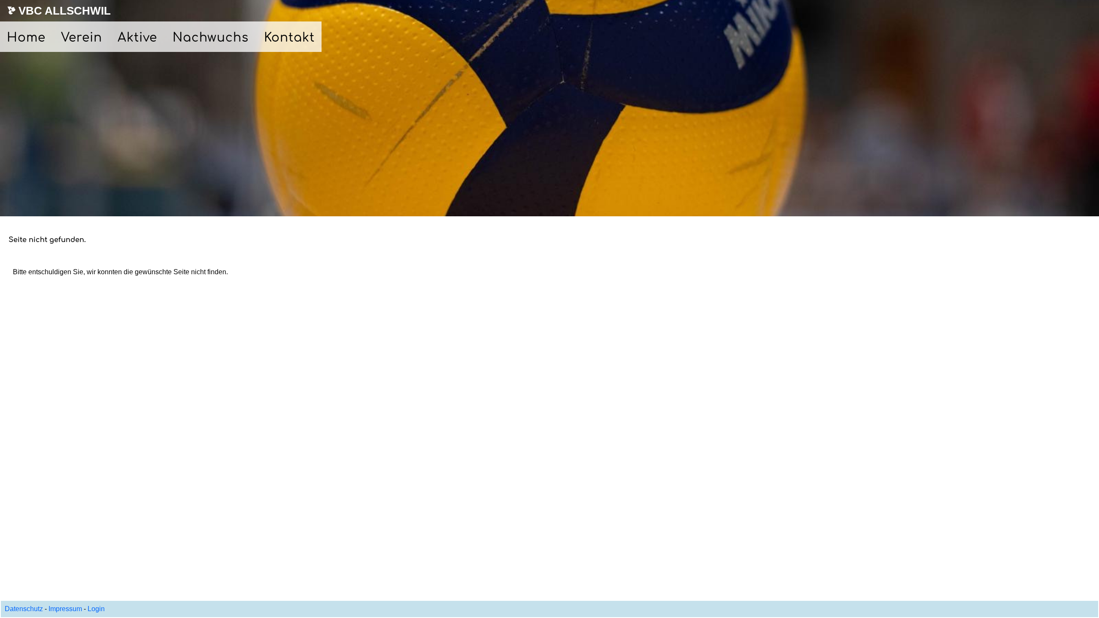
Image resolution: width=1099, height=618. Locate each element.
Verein (81, 38)
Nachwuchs (211, 38)
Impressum (65, 608)
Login (96, 608)
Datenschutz (25, 608)
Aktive (137, 38)
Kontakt (289, 38)
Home (26, 38)
